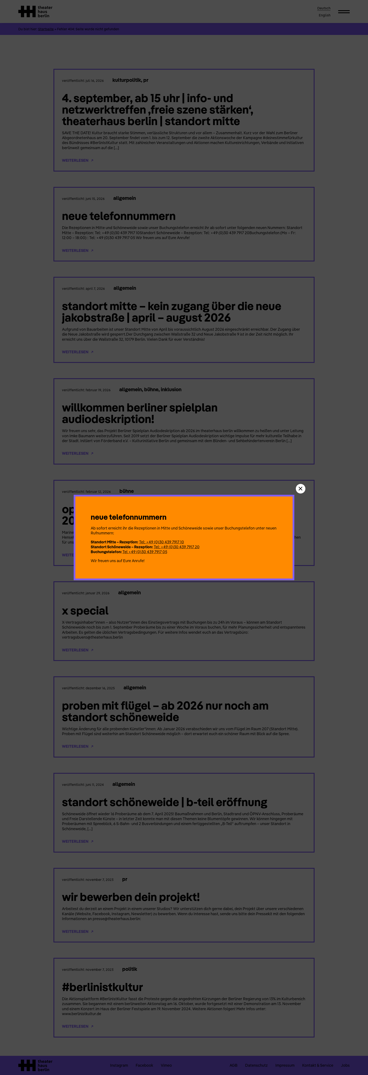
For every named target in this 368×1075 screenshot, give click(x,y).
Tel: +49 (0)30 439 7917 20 (177, 546)
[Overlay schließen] (300, 488)
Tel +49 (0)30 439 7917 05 (144, 551)
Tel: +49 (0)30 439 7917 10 (161, 542)
